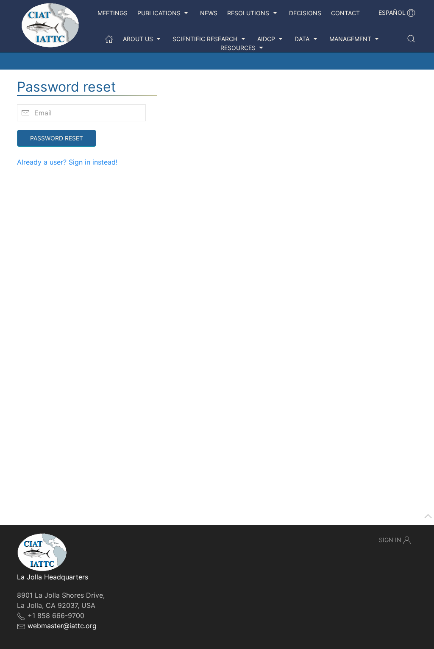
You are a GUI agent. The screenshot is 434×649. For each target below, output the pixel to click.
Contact (345, 13)
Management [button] (350, 38)
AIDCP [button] (266, 38)
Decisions (305, 13)
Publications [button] (159, 13)
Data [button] (302, 38)
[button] (411, 38)
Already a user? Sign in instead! (67, 162)
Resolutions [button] (248, 13)
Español (392, 12)
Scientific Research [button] (204, 38)
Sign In (390, 539)
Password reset (56, 138)
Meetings (112, 13)
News (208, 13)
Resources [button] (238, 47)
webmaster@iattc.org (62, 625)
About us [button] (138, 38)
